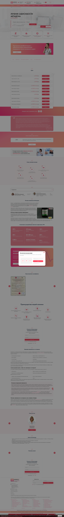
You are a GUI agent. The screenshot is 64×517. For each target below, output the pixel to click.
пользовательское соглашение (18, 516)
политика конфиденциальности (10, 516)
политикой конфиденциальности (36, 263)
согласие (53, 515)
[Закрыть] (62, 515)
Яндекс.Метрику (22, 515)
